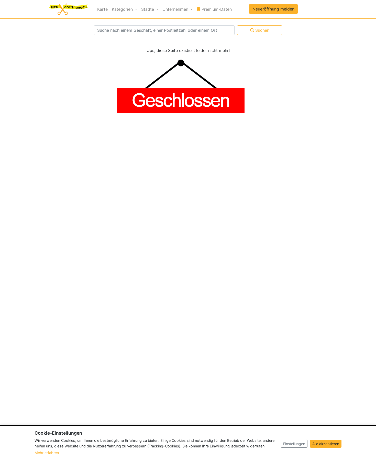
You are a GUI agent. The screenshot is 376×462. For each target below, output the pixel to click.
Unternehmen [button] (176, 9)
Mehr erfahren (47, 452)
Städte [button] (148, 9)
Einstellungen (294, 444)
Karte (102, 9)
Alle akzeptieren (325, 444)
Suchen (262, 30)
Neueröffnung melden (273, 9)
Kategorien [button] (123, 9)
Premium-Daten (217, 9)
